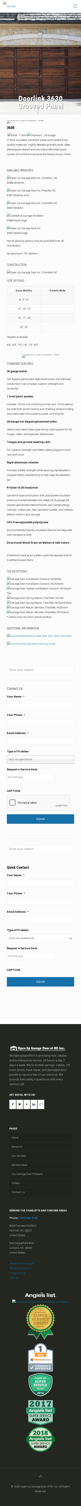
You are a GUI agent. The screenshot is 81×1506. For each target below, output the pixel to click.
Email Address (18, 733)
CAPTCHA (13, 790)
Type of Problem (18, 751)
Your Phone (16, 714)
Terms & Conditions (20, 1268)
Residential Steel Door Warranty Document (46, 635)
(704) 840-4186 (28, 1217)
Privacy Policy (17, 1273)
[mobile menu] (75, 6)
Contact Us (18, 1192)
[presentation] (38, 803)
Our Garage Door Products (27, 1174)
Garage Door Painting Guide (38, 643)
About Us (17, 1146)
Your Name (15, 696)
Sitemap (14, 1277)
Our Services (19, 1155)
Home (15, 1137)
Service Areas (19, 1164)
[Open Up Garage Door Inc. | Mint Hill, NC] (9, 6)
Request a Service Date (22, 769)
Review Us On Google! (21, 1263)
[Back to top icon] (40, 1476)
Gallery (16, 1183)
